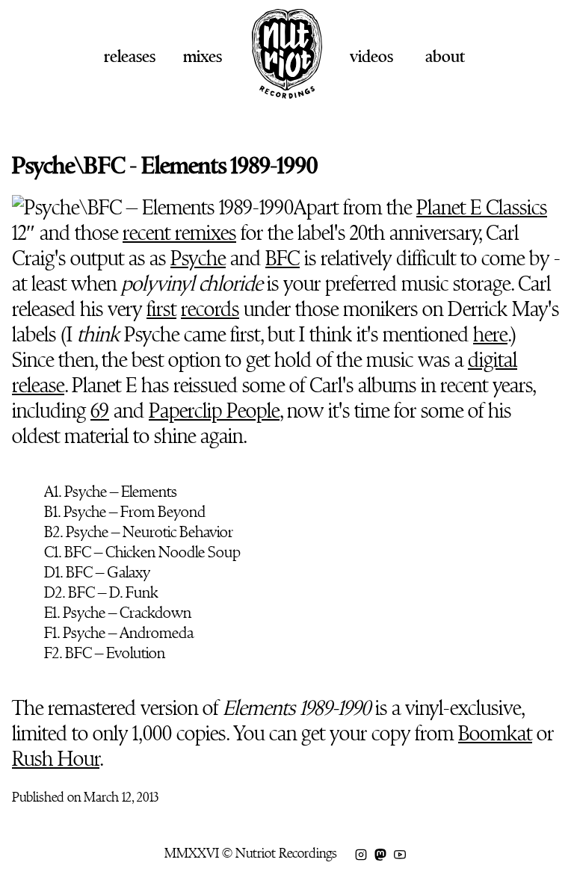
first (161, 309)
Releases (129, 56)
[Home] (287, 93)
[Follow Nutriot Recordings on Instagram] (361, 853)
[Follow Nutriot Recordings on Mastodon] (380, 853)
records (210, 309)
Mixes (202, 56)
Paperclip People (214, 411)
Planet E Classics (481, 207)
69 (99, 411)
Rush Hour (55, 759)
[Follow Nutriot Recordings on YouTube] (400, 853)
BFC (282, 258)
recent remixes (179, 233)
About (445, 56)
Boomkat (495, 733)
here (490, 334)
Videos (371, 56)
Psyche (198, 258)
